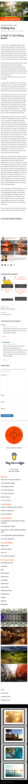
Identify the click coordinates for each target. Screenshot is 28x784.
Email (3, 402)
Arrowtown (4, 566)
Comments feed (5, 696)
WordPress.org (5, 700)
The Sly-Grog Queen (7, 490)
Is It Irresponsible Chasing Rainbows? (12, 535)
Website (3, 408)
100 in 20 (4, 552)
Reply (6, 336)
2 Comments (21, 31)
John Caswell (13, 31)
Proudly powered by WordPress (7, 782)
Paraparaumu (5, 594)
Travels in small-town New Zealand (11, 507)
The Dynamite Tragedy (8, 483)
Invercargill (4, 580)
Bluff (2, 570)
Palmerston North (6, 590)
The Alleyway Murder (7, 486)
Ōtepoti (10, 25)
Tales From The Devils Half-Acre (11, 479)
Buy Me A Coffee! (14, 471)
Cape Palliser (5, 573)
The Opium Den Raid (7, 493)
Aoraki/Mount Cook (7, 563)
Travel (15, 25)
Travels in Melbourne (7, 510)
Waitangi (3, 601)
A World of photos (6, 549)
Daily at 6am (5, 545)
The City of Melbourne (8, 539)
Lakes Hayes (5, 587)
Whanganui (4, 604)
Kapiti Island (4, 583)
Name (3, 395)
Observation (4, 25)
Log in (2, 689)
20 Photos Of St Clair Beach (8, 308)
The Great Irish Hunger (8, 526)
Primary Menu (26, 19)
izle (4, 325)
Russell (3, 597)
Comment (4, 375)
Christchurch (5, 576)
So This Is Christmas (6, 313)
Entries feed (4, 693)
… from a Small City (10, 19)
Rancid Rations (5, 497)
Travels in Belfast (6, 514)
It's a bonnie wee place (8, 556)
